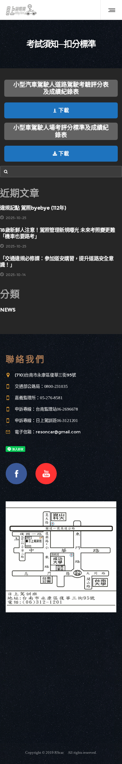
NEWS (7, 310)
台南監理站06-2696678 (57, 409)
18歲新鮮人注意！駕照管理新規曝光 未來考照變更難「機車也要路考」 (57, 233)
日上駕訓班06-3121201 (57, 420)
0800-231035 (56, 386)
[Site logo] (21, 10)
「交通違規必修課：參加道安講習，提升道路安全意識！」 (56, 262)
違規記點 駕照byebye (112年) (33, 208)
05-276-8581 (51, 398)
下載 (63, 110)
